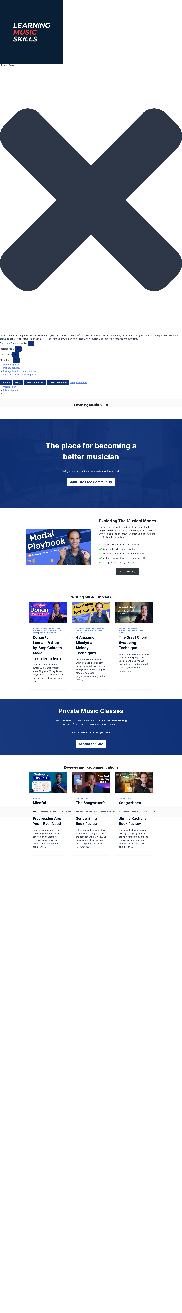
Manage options (11, 364)
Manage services (11, 368)
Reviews (36, 798)
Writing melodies (47, 633)
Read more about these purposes (19, 374)
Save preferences (58, 382)
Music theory (55, 628)
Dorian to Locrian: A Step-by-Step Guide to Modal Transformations (47, 647)
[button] (91, 200)
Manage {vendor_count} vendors (19, 371)
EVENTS (79, 811)
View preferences (35, 382)
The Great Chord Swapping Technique (133, 642)
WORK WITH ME (130, 811)
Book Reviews (82, 798)
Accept (6, 382)
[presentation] (48, 612)
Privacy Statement (12, 390)
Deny (18, 382)
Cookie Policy (10, 387)
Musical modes (40, 628)
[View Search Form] (154, 811)
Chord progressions (129, 628)
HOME (36, 811)
